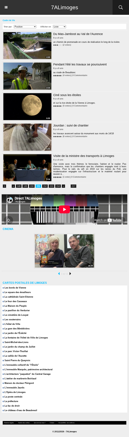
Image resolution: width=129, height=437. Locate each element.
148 (18, 186)
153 (51, 186)
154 (58, 186)
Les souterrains (12, 319)
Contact (52, 423)
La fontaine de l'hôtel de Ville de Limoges (26, 337)
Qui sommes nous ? (39, 423)
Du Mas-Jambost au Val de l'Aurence (78, 34)
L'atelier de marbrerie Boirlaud (20, 378)
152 (45, 186)
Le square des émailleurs (17, 292)
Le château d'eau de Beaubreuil (20, 410)
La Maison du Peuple (15, 306)
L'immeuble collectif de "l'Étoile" (21, 365)
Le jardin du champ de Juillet (19, 346)
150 (32, 186)
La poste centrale (13, 396)
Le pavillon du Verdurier (17, 310)
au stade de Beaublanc (64, 72)
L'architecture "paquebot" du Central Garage (27, 374)
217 (73, 186)
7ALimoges (64, 7)
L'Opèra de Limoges (15, 392)
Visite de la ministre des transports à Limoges (83, 156)
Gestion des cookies (24, 423)
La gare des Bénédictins (17, 328)
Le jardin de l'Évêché (15, 333)
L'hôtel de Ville (12, 324)
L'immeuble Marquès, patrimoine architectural (28, 369)
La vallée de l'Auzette (15, 356)
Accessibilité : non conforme (66, 423)
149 (25, 186)
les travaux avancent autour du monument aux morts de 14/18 (83, 133)
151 (38, 186)
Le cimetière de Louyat (16, 315)
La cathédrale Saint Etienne (18, 297)
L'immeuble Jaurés (14, 387)
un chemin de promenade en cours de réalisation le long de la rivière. (86, 42)
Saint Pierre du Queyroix (17, 360)
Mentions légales (9, 423)
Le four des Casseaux (15, 301)
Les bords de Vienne (15, 287)
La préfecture (11, 401)
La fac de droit (11, 406)
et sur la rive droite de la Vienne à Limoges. (74, 103)
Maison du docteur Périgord (19, 383)
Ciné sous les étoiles (67, 95)
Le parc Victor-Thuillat (16, 351)
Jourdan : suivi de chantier (71, 125)
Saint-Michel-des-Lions (16, 342)
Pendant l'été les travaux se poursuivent (80, 64)
